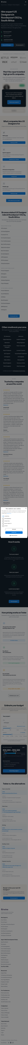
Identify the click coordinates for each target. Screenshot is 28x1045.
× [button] (25, 508)
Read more (9, 513)
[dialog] (14, 522)
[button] (14, 535)
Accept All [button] (14, 532)
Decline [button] (14, 529)
